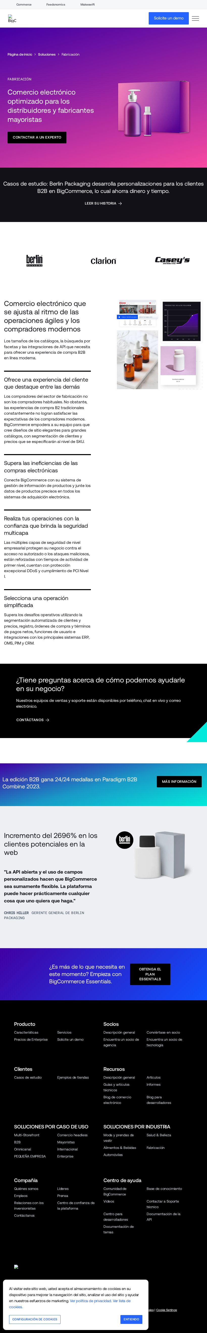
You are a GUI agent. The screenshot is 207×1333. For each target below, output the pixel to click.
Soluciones (46, 54)
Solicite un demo (70, 1039)
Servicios (64, 1032)
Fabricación (156, 1148)
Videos (109, 1201)
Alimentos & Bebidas (120, 1148)
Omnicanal (22, 1149)
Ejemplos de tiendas (73, 1077)
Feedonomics (55, 4)
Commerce (24, 4)
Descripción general (119, 1032)
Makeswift (88, 4)
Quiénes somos (26, 1189)
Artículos (154, 1077)
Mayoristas (65, 1142)
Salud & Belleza (159, 1135)
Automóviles (113, 1155)
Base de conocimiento (164, 1189)
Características (26, 1032)
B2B (17, 1142)
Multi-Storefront (26, 1135)
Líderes (63, 1189)
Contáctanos (24, 1215)
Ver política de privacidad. (91, 1301)
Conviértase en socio (163, 1032)
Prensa (62, 1196)
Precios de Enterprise (31, 1039)
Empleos (21, 1196)
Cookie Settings (166, 1310)
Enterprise (65, 1156)
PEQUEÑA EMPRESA (30, 1156)
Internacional (67, 1149)
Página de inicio (20, 54)
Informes (154, 1084)
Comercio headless (72, 1135)
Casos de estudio (27, 1077)
